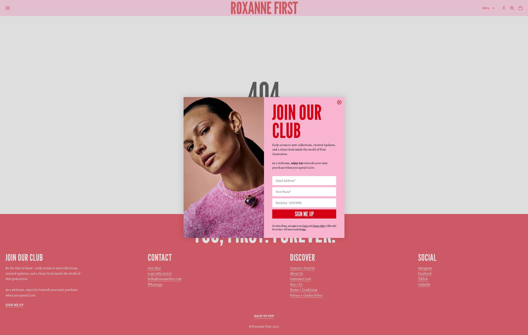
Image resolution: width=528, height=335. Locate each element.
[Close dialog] (339, 102)
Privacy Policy (319, 226)
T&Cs (305, 226)
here (304, 229)
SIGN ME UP (304, 214)
